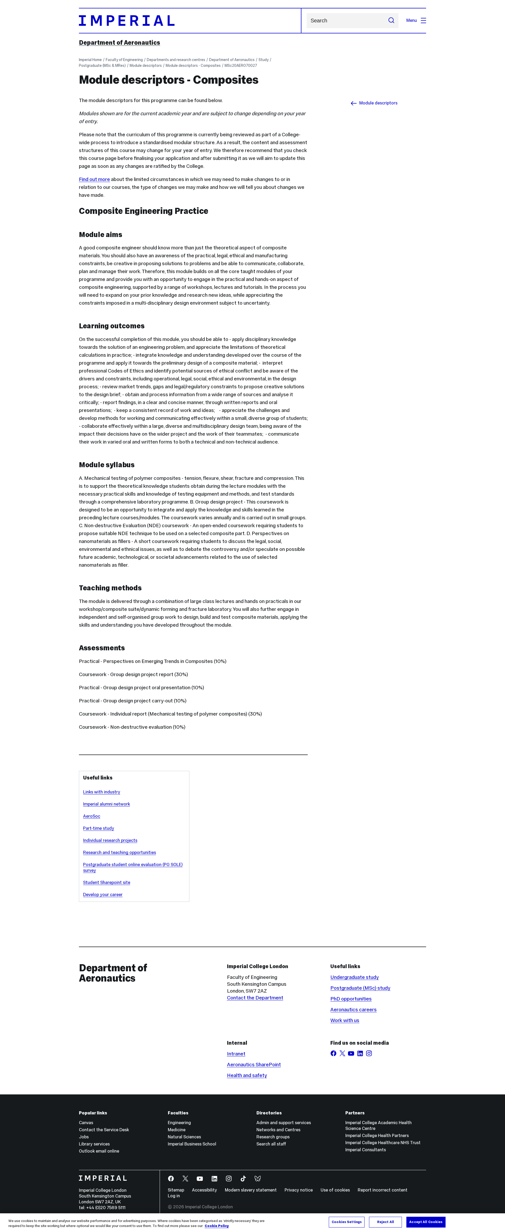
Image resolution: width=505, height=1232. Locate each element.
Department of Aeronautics (119, 42)
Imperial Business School (192, 1144)
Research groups (273, 1137)
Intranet (236, 1053)
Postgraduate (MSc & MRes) (102, 65)
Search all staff (271, 1144)
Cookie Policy (217, 1226)
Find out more (94, 179)
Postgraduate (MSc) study (360, 988)
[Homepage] (190, 20)
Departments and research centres (176, 59)
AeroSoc (91, 816)
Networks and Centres (278, 1130)
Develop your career (103, 894)
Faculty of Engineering (124, 59)
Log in (174, 1196)
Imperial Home (90, 59)
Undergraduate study (354, 977)
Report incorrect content (382, 1190)
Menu (411, 20)
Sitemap (176, 1190)
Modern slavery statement (251, 1190)
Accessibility (204, 1190)
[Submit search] (391, 20)
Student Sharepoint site (106, 882)
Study (264, 59)
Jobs (84, 1137)
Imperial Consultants (365, 1150)
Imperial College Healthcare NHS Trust (383, 1142)
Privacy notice (299, 1190)
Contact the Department (255, 997)
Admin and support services (283, 1122)
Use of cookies (335, 1190)
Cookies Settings (347, 1222)
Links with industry (101, 792)
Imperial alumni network (106, 804)
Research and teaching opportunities (119, 852)
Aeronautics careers (353, 1009)
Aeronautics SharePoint (254, 1064)
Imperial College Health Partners (377, 1135)
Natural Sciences (184, 1137)
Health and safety (247, 1075)
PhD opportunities (351, 998)
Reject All (385, 1222)
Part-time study (98, 828)
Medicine (176, 1130)
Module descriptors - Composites (193, 65)
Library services (94, 1144)
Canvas (86, 1122)
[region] (252, 1222)
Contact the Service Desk (104, 1130)
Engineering (179, 1122)
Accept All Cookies (425, 1222)
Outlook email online (99, 1151)
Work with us (344, 1020)
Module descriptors (146, 65)
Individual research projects (110, 840)
